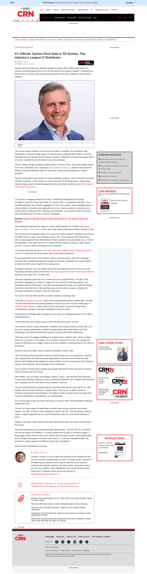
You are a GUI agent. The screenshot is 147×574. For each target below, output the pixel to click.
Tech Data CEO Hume (52, 250)
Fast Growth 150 (59, 17)
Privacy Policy (65, 550)
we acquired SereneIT (33, 301)
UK (32, 20)
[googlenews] (80, 541)
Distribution (49, 483)
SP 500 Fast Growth (85, 17)
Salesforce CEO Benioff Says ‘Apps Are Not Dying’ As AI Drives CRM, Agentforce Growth (61, 514)
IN (18, 20)
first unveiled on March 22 (60, 168)
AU (23, 20)
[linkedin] (62, 541)
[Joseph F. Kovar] (20, 462)
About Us (60, 537)
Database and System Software (44, 486)
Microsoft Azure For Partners (109, 176)
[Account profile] (125, 17)
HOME (17, 40)
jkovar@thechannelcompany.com (45, 474)
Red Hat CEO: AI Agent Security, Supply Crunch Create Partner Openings (58, 508)
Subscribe (102, 452)
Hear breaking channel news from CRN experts (103, 391)
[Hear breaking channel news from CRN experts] (120, 393)
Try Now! (129, 3)
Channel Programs (23, 47)
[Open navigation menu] (41, 10)
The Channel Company (101, 537)
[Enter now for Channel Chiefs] (105, 211)
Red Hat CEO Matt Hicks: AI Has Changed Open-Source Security (59, 504)
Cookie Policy (76, 550)
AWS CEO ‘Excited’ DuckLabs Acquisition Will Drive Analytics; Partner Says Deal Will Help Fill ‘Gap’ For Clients (61, 520)
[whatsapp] (86, 541)
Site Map (87, 550)
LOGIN (130, 17)
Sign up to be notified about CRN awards (114, 194)
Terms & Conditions (52, 550)
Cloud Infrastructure (68, 486)
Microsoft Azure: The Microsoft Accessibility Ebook (115, 180)
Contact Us (71, 537)
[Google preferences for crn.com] (86, 62)
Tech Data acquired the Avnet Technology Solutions (72, 272)
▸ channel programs (35, 40)
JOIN (120, 17)
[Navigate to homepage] (26, 17)
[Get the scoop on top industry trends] (120, 381)
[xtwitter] (68, 541)
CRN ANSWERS (83, 10)
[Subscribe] (120, 457)
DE (28, 20)
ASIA (15, 20)
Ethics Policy (84, 537)
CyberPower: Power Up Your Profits (111, 172)
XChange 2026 (71, 17)
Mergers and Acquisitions (68, 483)
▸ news (23, 40)
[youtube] (74, 541)
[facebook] (56, 541)
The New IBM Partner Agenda (104, 348)
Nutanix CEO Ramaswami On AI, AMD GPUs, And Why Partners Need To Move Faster (61, 499)
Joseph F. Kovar (22, 62)
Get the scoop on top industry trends (103, 380)
